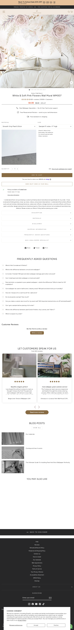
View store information (13, 195)
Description (37, 212)
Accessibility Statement (37, 575)
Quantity (6, 168)
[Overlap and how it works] (13, 452)
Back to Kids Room (38, 532)
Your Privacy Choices (37, 572)
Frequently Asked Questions (37, 234)
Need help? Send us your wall (37, 184)
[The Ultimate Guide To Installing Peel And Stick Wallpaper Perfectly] (13, 467)
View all (37, 427)
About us (36, 587)
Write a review (37, 333)
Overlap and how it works (34, 448)
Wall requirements (37, 563)
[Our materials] (13, 438)
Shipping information (37, 229)
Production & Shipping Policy (37, 551)
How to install (37, 557)
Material (5, 122)
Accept (36, 625)
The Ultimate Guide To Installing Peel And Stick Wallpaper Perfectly (48, 462)
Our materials (30, 434)
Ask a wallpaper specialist (37, 240)
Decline (56, 625)
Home (33, 93)
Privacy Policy (22, 620)
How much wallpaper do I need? (62, 169)
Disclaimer (37, 223)
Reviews (37, 544)
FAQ (37, 541)
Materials (37, 218)
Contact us (37, 553)
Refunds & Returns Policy (37, 547)
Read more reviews (37, 412)
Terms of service (37, 569)
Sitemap (36, 581)
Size (39, 122)
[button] (69, 11)
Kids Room (39, 93)
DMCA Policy (37, 578)
